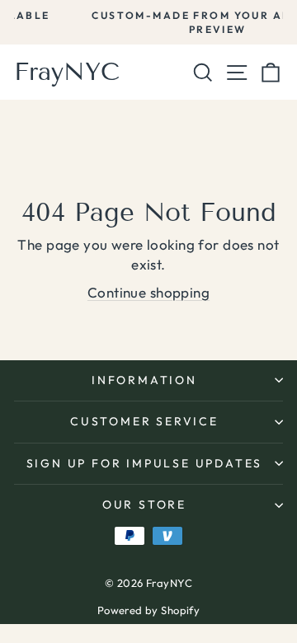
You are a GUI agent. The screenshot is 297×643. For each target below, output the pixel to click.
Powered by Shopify (148, 610)
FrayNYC (67, 72)
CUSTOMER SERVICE (144, 421)
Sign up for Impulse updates (144, 463)
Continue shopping (148, 292)
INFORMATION (144, 380)
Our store (144, 504)
